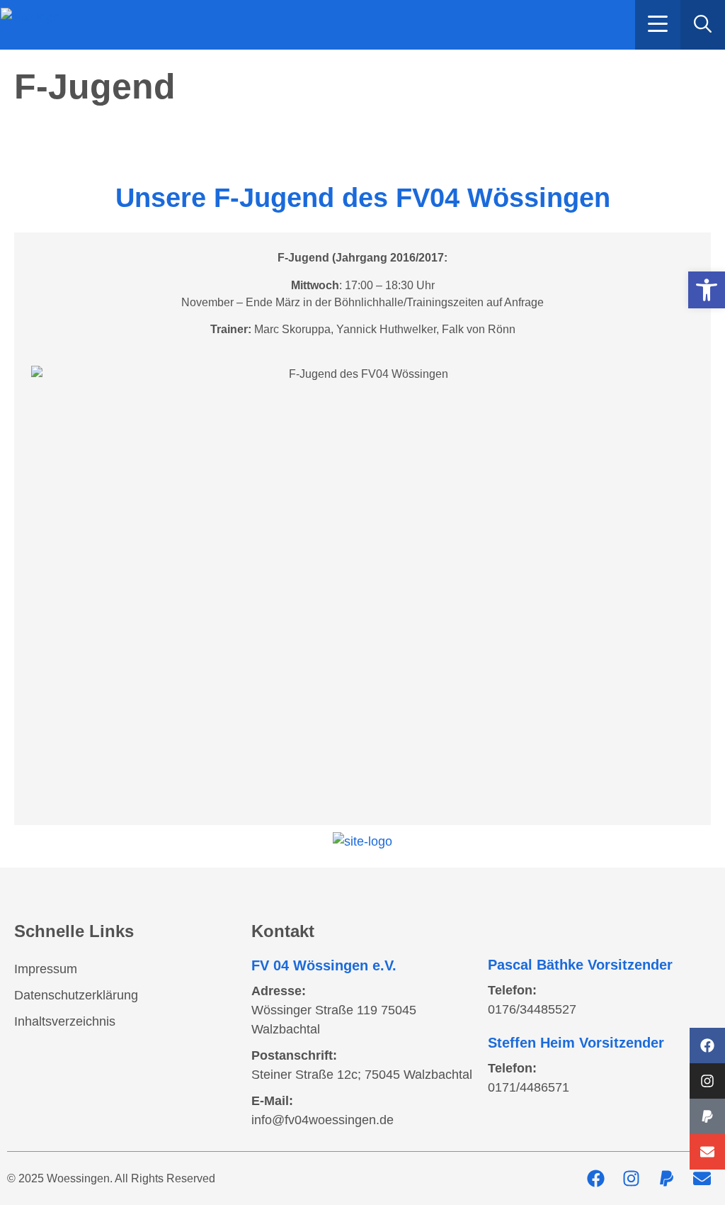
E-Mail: (272, 1101)
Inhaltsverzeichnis (64, 1021)
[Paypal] (707, 1116)
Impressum (45, 969)
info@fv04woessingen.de (322, 1120)
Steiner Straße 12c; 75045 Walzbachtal (361, 1074)
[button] (657, 25)
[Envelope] (707, 1152)
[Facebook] (707, 1045)
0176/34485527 (532, 1009)
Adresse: (278, 991)
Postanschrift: (294, 1055)
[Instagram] (707, 1081)
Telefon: (512, 990)
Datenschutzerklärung (76, 995)
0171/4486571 (528, 1087)
